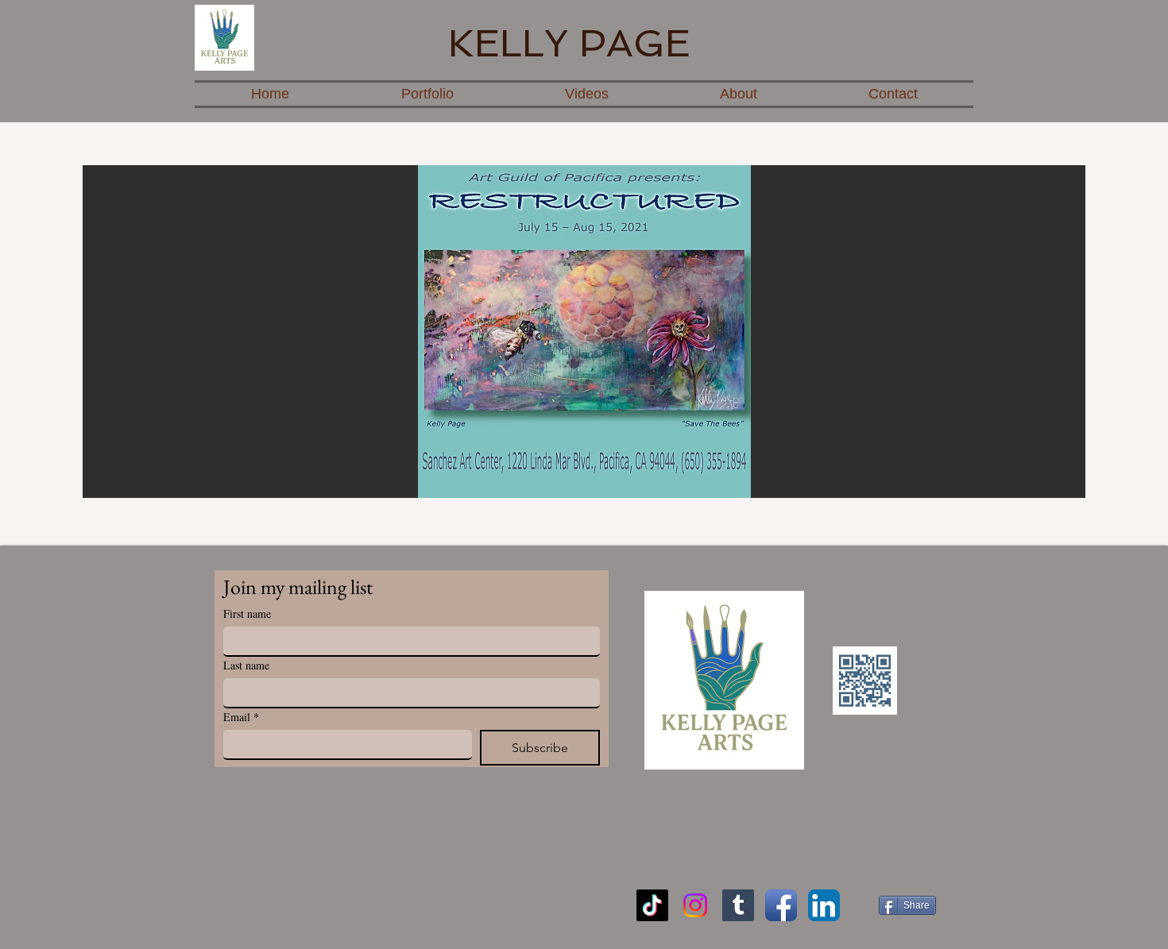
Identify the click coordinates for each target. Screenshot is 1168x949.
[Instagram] (695, 905)
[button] (584, 331)
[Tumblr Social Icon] (738, 905)
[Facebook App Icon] (781, 905)
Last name (246, 665)
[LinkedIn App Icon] (824, 905)
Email (241, 716)
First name (247, 613)
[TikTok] (652, 905)
